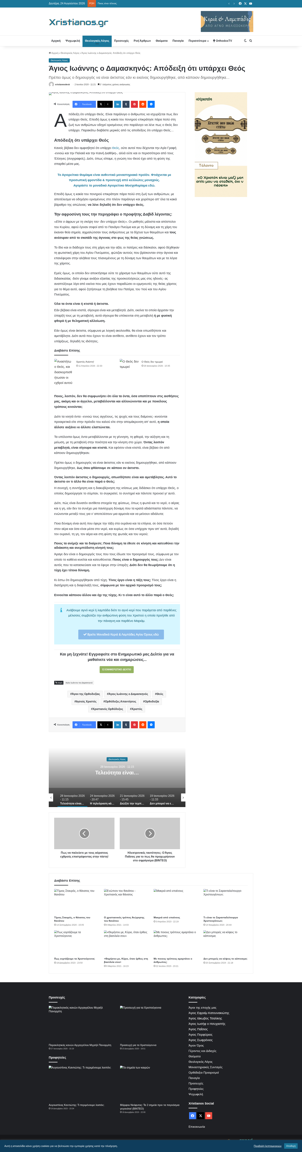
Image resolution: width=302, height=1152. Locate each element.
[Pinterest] (134, 104)
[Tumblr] (126, 104)
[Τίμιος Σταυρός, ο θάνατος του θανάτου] (76, 901)
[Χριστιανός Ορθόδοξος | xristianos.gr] (79, 23)
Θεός (115, 148)
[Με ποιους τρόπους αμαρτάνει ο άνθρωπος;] (176, 943)
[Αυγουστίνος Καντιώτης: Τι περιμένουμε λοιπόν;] (80, 1083)
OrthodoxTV (223, 40)
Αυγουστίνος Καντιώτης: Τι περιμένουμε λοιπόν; (76, 1104)
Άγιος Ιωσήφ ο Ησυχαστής (207, 1024)
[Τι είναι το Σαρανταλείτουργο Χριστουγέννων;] (225, 901)
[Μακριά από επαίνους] (176, 901)
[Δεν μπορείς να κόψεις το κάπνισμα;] (225, 943)
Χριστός (137, 709)
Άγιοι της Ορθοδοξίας (86, 693)
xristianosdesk (62, 84)
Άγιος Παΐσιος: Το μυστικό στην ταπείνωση (119, 3)
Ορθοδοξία (152, 701)
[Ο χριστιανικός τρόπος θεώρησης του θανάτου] (126, 901)
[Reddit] (142, 104)
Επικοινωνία (197, 1126)
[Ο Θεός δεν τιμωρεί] (129, 365)
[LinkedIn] (117, 104)
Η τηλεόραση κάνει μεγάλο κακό (117, 772)
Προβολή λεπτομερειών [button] (268, 1146)
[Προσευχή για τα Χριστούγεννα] (151, 1023)
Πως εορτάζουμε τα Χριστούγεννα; (74, 958)
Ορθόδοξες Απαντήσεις (120, 701)
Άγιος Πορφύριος (201, 1034)
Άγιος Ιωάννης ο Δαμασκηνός (128, 693)
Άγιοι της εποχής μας (202, 1007)
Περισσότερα (197, 40)
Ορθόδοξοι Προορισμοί (204, 1072)
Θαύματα (162, 40)
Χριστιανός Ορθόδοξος (108, 709)
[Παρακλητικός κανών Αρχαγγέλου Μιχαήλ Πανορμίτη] (80, 1023)
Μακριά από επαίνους (167, 917)
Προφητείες (196, 1089)
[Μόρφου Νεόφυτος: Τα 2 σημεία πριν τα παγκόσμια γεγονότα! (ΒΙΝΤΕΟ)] (151, 1083)
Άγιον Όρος (196, 1045)
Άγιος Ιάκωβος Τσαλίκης (205, 1018)
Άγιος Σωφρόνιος (201, 1040)
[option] (117, 772)
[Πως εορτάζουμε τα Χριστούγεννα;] (76, 943)
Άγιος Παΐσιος (198, 1029)
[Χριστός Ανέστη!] (64, 372)
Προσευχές (121, 40)
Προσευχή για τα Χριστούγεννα (138, 1045)
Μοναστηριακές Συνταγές (205, 1067)
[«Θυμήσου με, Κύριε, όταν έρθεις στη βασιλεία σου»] (126, 943)
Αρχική (56, 40)
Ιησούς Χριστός (86, 701)
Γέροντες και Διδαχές (202, 1051)
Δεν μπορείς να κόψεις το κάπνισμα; (225, 958)
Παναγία (178, 40)
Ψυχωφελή (73, 40)
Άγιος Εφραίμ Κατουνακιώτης (209, 1013)
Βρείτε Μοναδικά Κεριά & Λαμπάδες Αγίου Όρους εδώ (123, 634)
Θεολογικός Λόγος (97, 40)
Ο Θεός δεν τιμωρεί (152, 361)
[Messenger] (151, 104)
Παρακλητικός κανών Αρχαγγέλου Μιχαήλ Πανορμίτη (80, 1045)
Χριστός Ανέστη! (85, 361)
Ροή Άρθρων (142, 40)
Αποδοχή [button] (291, 1146)
